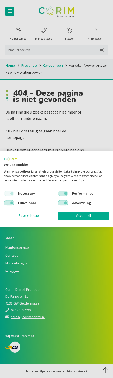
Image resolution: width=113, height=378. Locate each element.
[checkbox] (9, 193)
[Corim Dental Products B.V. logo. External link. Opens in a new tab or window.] (11, 159)
